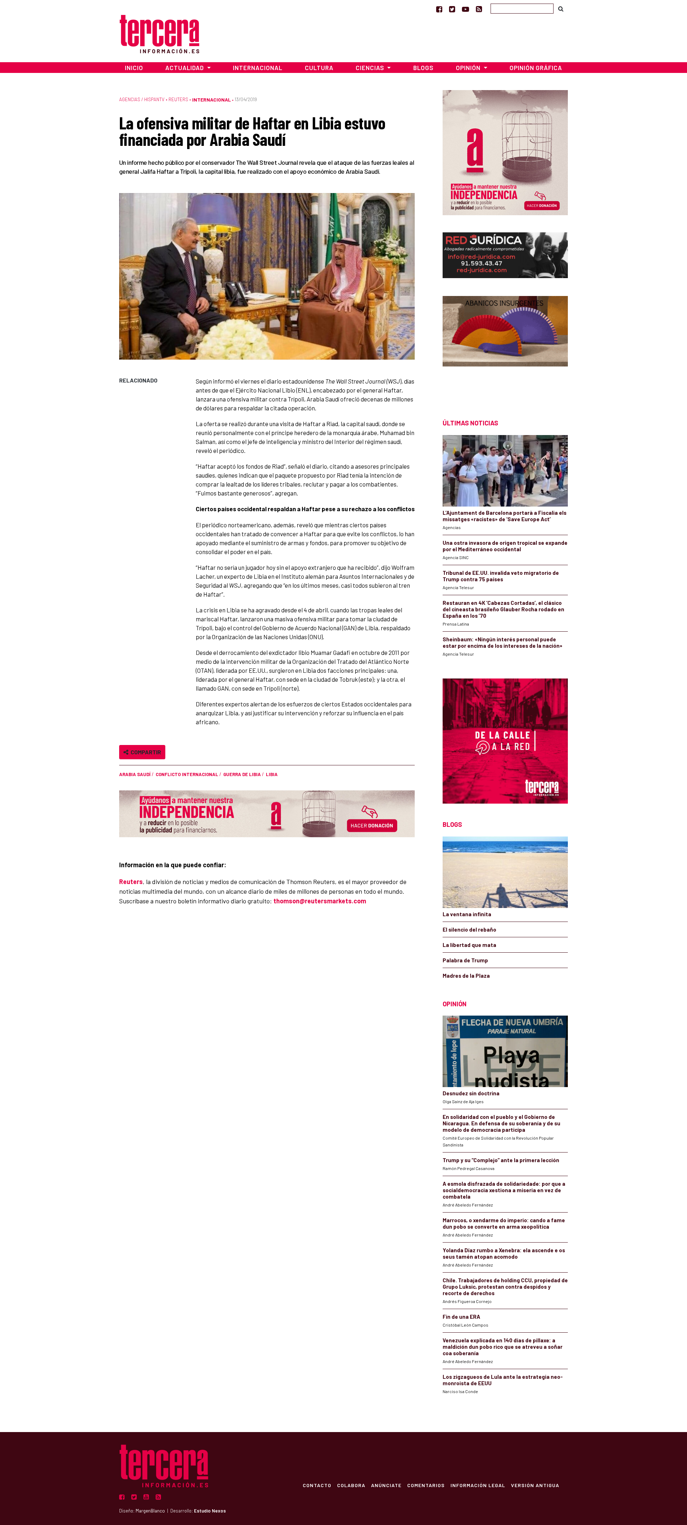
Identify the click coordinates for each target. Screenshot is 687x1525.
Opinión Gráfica (536, 67)
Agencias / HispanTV (142, 99)
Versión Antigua (535, 1485)
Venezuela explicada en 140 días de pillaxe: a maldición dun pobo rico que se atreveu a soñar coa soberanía (502, 1346)
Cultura (319, 67)
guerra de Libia (242, 774)
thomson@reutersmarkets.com (319, 901)
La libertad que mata (469, 945)
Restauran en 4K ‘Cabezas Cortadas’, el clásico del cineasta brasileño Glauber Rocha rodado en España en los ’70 (503, 609)
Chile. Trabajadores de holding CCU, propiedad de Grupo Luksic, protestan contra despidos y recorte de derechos (505, 1286)
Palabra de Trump (465, 960)
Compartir (144, 752)
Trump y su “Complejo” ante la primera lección (501, 1160)
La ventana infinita (467, 914)
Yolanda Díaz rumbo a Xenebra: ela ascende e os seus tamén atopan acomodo (504, 1253)
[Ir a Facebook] (439, 9)
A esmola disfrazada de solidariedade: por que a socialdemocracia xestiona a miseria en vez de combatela (504, 1190)
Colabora (351, 1485)
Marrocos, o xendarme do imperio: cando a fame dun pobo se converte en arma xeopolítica (504, 1223)
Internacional (257, 67)
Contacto (317, 1485)
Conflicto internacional (187, 774)
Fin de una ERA (461, 1316)
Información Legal (477, 1485)
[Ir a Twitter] (452, 9)
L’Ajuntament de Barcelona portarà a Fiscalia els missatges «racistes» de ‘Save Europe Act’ (504, 515)
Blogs (423, 67)
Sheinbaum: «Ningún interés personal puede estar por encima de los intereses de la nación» (502, 642)
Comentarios (426, 1485)
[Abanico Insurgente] (505, 344)
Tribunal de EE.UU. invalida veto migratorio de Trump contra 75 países (501, 575)
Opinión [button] (469, 67)
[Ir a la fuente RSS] (479, 9)
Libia (272, 774)
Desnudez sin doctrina (471, 1093)
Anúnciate (386, 1485)
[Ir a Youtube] (465, 9)
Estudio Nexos (210, 1511)
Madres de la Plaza (466, 975)
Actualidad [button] (185, 67)
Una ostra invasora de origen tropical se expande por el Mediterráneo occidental (505, 545)
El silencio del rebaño (469, 929)
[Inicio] (159, 33)
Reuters (178, 99)
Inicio (134, 67)
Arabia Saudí (135, 774)
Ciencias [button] (371, 67)
